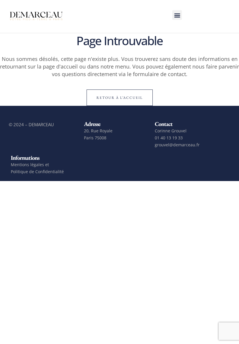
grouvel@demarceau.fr (177, 145)
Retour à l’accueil (119, 97)
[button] (177, 15)
